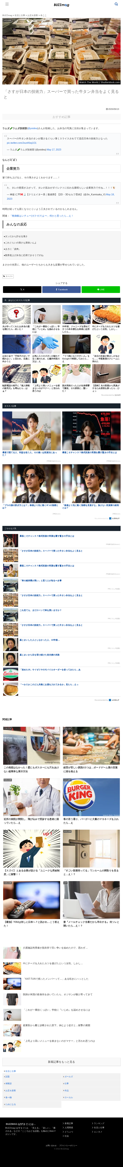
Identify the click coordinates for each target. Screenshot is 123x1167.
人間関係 (69, 1127)
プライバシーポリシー (68, 1145)
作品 (66, 1090)
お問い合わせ (51, 1145)
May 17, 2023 (54, 149)
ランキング (99, 1123)
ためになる (10, 1104)
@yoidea (32, 128)
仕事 (66, 1083)
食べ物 (8, 1097)
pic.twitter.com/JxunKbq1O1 (21, 143)
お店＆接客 (10, 1090)
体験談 (8, 1083)
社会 (67, 1136)
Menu (7, 4)
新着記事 (69, 1123)
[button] (8, 734)
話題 (7, 1076)
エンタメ (98, 1132)
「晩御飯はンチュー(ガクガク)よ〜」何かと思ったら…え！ (42, 215)
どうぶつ (69, 1132)
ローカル (68, 1097)
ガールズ (68, 1076)
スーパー (9, 276)
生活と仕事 (10, 1071)
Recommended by (107, 395)
